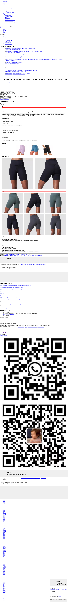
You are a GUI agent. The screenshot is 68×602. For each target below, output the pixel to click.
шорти (8, 6)
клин (8, 7)
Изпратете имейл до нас (4, 99)
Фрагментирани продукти (7, 319)
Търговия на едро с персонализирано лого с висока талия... (15, 71)
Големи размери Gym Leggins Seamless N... (12, 52)
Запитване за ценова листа (5, 326)
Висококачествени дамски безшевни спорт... (13, 49)
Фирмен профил (8, 15)
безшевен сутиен (10, 9)
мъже (6, 11)
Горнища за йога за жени (29, 327)
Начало (4, 3)
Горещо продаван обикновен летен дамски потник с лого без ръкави (17, 254)
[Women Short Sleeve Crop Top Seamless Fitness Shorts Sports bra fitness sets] (15, 285)
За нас (4, 14)
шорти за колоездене (10, 12)
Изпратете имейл (3, 335)
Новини (4, 13)
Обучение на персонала (9, 16)
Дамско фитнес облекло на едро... (11, 76)
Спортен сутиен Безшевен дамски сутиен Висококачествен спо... (15, 299)
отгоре (8, 5)
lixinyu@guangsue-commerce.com (8, 314)
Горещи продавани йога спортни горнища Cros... (13, 57)
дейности (6, 19)
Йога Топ (35, 327)
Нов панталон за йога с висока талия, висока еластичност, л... (14, 295)
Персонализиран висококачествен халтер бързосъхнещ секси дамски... (16, 308)
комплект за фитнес (10, 8)
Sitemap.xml (5, 320)
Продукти (4, 30)
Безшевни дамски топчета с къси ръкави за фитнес (12, 287)
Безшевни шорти (41, 327)
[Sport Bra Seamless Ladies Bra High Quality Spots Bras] (15, 297)
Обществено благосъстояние (10, 20)
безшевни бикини (10, 10)
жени (3, 31)
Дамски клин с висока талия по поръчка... (12, 63)
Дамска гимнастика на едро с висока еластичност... (14, 68)
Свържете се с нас (6, 23)
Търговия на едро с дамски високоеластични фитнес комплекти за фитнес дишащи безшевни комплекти (23, 255)
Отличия (6, 17)
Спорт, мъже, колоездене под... (10, 60)
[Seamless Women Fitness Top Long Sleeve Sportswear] (11, 301)
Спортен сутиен (21, 327)
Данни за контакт (8, 24)
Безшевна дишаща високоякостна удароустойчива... (12, 291)
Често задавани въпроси (9, 21)
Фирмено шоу (7, 18)
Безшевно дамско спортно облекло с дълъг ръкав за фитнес (14, 304)
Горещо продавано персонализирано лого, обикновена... (15, 74)
